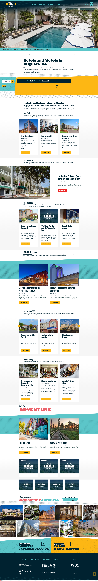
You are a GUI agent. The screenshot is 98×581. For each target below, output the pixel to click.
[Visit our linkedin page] (70, 500)
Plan (64, 4)
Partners (55, 559)
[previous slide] (19, 326)
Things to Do (42, 4)
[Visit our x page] (71, 497)
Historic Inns (6, 49)
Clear (4, 86)
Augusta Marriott (36, 71)
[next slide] (79, 326)
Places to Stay (27, 54)
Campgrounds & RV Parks (43, 49)
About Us (24, 559)
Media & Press (46, 559)
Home (21, 54)
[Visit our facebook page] (69, 497)
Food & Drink (51, 4)
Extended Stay (24, 49)
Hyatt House (46, 71)
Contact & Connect (35, 559)
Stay (59, 4)
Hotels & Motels (35, 54)
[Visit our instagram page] (66, 497)
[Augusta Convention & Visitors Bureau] (11, 4)
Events (34, 4)
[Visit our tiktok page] (74, 497)
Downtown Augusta (27, 254)
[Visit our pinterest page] (73, 500)
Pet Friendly (33, 49)
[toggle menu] (91, 4)
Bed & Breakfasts (14, 49)
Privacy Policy (65, 559)
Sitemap (74, 559)
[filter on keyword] (12, 81)
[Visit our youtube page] (67, 500)
